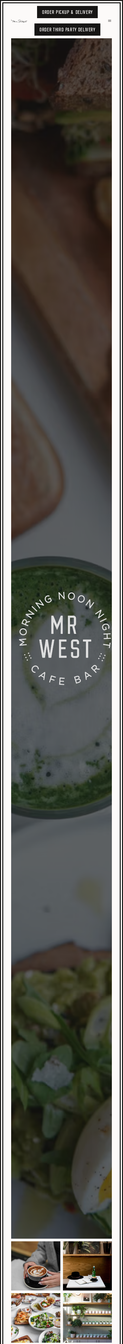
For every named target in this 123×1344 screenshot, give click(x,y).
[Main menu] (109, 21)
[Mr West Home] (20, 20)
